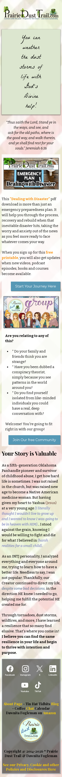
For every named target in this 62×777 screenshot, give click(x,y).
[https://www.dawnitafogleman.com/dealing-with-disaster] (31, 173)
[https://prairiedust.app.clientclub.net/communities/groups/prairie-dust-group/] (31, 312)
